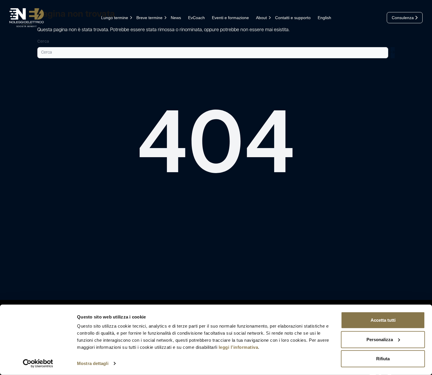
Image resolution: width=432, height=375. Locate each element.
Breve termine (149, 17)
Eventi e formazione (230, 17)
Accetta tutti (383, 320)
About (261, 17)
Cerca (43, 41)
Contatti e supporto (293, 17)
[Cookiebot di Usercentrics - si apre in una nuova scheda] (38, 363)
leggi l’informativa (238, 347)
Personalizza (379, 339)
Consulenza (403, 17)
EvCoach (196, 17)
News (176, 17)
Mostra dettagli (92, 363)
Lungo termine (114, 17)
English (324, 17)
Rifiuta (383, 358)
